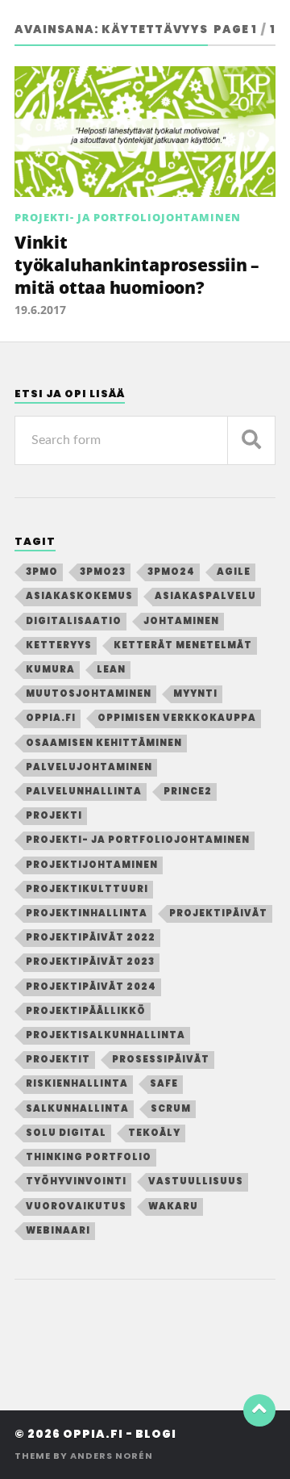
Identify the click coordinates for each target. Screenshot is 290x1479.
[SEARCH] (251, 440)
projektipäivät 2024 (91, 986)
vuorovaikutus (76, 1206)
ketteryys (59, 645)
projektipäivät (218, 913)
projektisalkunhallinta (105, 1035)
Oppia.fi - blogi (119, 1434)
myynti (195, 693)
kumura (50, 669)
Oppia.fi (51, 717)
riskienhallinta (77, 1083)
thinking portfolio (88, 1156)
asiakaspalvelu (205, 595)
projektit (58, 1059)
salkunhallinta (77, 1108)
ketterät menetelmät (183, 645)
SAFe (164, 1083)
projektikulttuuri (87, 888)
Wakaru (173, 1206)
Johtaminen (181, 620)
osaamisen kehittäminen (104, 742)
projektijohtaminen (92, 864)
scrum (171, 1108)
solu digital (66, 1132)
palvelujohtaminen (89, 766)
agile (234, 571)
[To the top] (259, 1410)
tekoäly (154, 1132)
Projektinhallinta (86, 913)
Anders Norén (111, 1455)
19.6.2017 (40, 309)
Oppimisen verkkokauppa (176, 717)
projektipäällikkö (86, 1010)
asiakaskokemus (79, 595)
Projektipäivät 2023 (90, 961)
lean (111, 669)
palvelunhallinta (84, 791)
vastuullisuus (195, 1181)
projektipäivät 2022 (90, 937)
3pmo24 (171, 571)
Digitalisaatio (74, 620)
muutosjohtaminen (88, 693)
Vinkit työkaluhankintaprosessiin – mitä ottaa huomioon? (136, 264)
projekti (54, 815)
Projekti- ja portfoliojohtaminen (127, 217)
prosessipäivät (160, 1059)
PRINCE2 (188, 791)
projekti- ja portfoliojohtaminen (138, 839)
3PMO (42, 571)
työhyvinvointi (76, 1181)
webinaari (58, 1230)
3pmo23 (103, 571)
